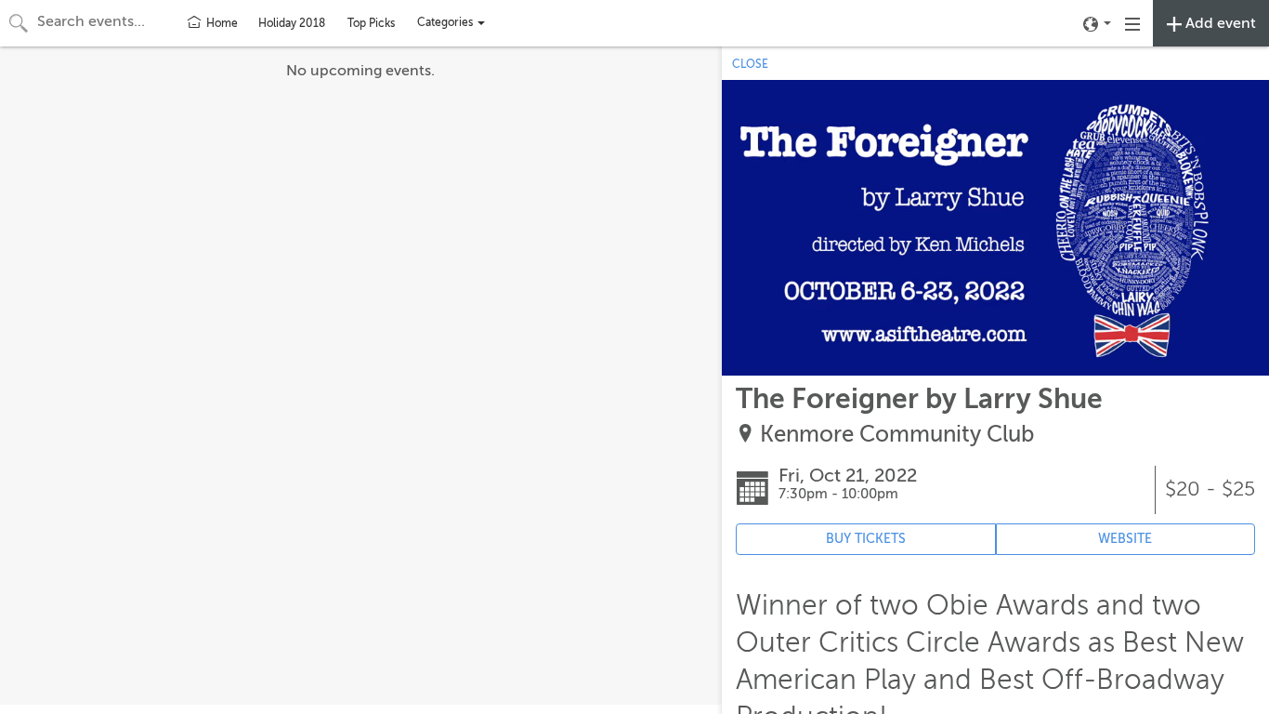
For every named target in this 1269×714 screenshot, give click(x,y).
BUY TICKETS (866, 539)
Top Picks (371, 23)
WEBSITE (1125, 539)
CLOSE (750, 64)
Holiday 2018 (291, 23)
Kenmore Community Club (897, 434)
